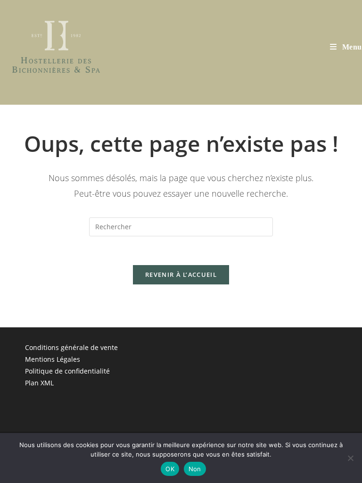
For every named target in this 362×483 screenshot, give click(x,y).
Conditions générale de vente (71, 347)
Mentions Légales (52, 359)
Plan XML (39, 382)
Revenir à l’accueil (181, 274)
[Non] (350, 458)
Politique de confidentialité (67, 370)
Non (195, 469)
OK (169, 469)
